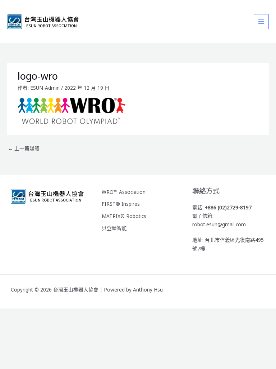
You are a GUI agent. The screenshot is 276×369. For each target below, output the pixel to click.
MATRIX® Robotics (124, 216)
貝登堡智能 (114, 227)
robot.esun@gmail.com (219, 224)
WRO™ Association (124, 191)
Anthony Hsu (148, 289)
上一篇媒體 (24, 148)
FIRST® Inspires (121, 203)
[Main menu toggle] (261, 22)
